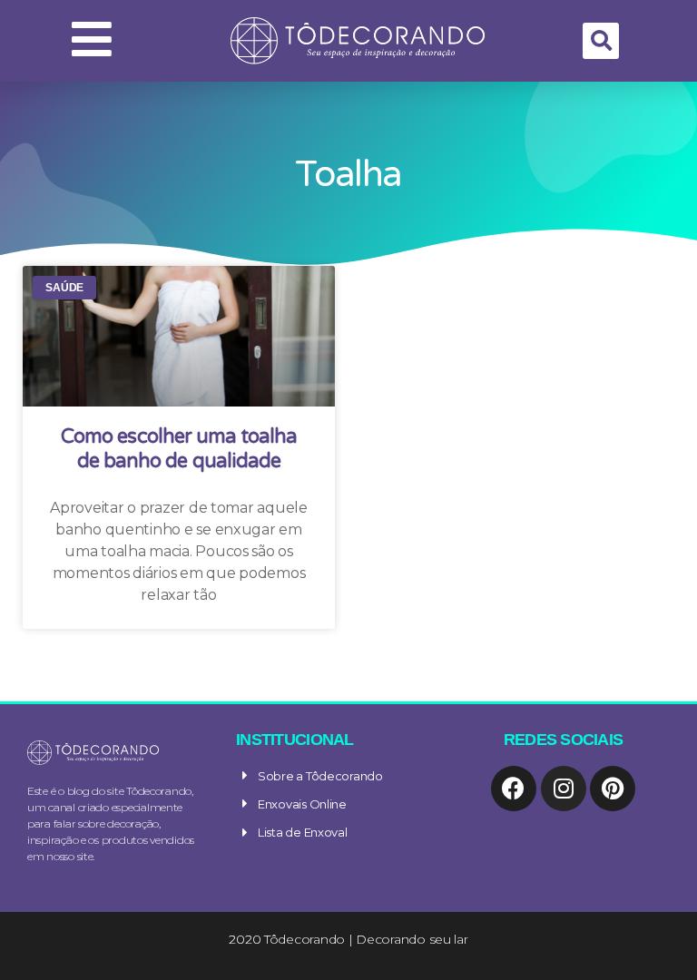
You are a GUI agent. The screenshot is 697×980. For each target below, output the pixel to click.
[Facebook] (513, 788)
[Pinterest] (612, 788)
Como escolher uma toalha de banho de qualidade (179, 449)
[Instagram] (563, 788)
